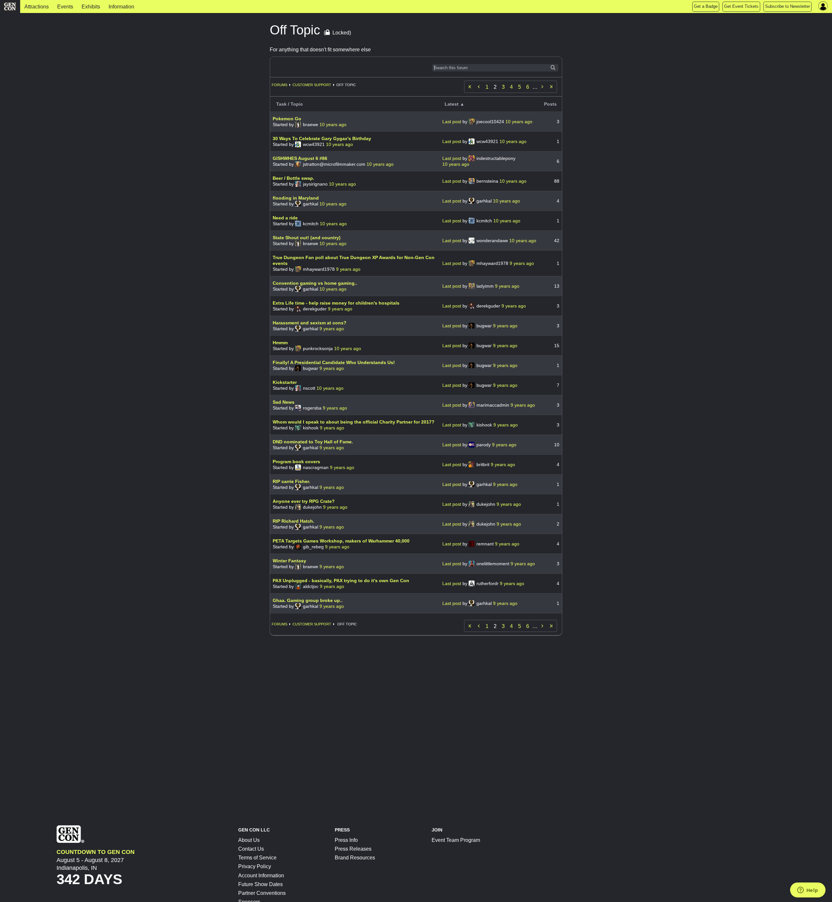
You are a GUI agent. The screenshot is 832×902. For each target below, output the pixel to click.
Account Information (261, 875)
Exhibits (91, 6)
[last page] (551, 87)
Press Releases (353, 849)
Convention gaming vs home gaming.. (315, 283)
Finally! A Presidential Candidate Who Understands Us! (334, 362)
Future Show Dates (260, 884)
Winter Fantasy (289, 560)
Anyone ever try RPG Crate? (304, 501)
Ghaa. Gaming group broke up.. (308, 600)
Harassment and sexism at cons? (309, 322)
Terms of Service (257, 857)
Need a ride (285, 217)
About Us (249, 840)
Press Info (346, 840)
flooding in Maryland (296, 198)
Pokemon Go (287, 118)
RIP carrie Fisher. (291, 481)
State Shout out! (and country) (307, 237)
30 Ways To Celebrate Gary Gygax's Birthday (322, 138)
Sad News (283, 402)
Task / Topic (289, 104)
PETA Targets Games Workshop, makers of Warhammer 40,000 (341, 540)
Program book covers (296, 461)
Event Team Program (456, 840)
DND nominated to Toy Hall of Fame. (313, 441)
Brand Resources (355, 857)
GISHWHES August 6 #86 (300, 158)
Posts (550, 104)
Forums (279, 85)
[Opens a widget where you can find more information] (808, 890)
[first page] (470, 87)
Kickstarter (285, 382)
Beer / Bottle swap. (293, 178)
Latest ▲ (454, 104)
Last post (452, 121)
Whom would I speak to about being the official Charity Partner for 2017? (354, 422)
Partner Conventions (262, 893)
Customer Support (311, 85)
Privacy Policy (254, 866)
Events (65, 6)
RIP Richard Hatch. (293, 521)
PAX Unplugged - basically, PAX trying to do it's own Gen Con (341, 580)
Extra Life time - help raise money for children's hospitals (336, 303)
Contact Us (251, 849)
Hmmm (280, 342)
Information (121, 6)
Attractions (36, 6)
